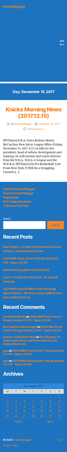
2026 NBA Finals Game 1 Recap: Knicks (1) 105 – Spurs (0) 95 (32, 318)
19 (16, 411)
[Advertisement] (33, 48)
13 (24, 406)
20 (24, 411)
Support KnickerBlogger (19, 189)
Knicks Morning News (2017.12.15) (34, 112)
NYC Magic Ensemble (17, 201)
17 (59, 406)
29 (41, 415)
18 (7, 411)
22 (41, 411)
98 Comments (35, 129)
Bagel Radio (11, 197)
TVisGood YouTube (15, 205)
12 (16, 406)
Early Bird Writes (14, 316)
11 (7, 406)
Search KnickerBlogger (18, 193)
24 (59, 411)
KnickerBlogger (14, 6)
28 (33, 415)
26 (16, 415)
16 (50, 406)
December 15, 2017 (49, 123)
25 (7, 415)
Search (7, 218)
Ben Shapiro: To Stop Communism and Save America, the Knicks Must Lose (31, 340)
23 (50, 411)
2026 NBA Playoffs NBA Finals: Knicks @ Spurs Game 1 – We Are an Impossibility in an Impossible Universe (32, 293)
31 (59, 415)
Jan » (50, 421)
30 (50, 415)
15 (42, 406)
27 (24, 415)
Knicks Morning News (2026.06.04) (26, 270)
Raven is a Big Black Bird (19, 337)
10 (59, 401)
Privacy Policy (11, 445)
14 (33, 406)
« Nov (18, 421)
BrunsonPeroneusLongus (19, 326)
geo (5, 350)
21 (33, 411)
